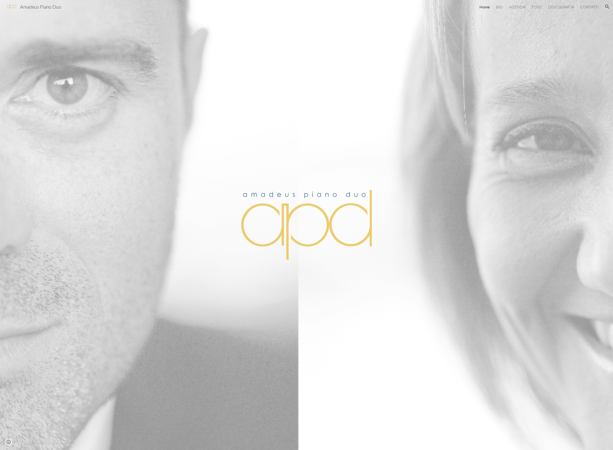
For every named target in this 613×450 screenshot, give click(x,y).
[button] (607, 6)
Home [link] (484, 7)
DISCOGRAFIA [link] (561, 7)
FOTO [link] (537, 7)
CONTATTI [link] (589, 7)
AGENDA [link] (517, 7)
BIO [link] (499, 7)
